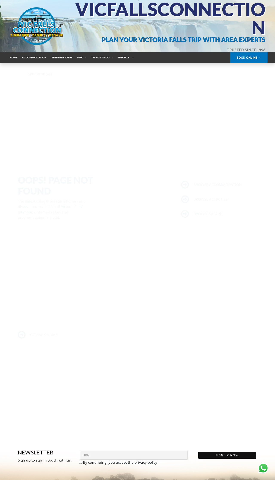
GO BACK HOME (43, 334)
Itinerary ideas (62, 57)
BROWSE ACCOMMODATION (217, 184)
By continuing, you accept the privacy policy (120, 462)
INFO (80, 57)
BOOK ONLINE (247, 57)
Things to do (100, 57)
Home (14, 57)
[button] (85, 57)
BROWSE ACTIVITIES (210, 199)
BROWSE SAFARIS (207, 213)
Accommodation (34, 57)
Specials (124, 57)
